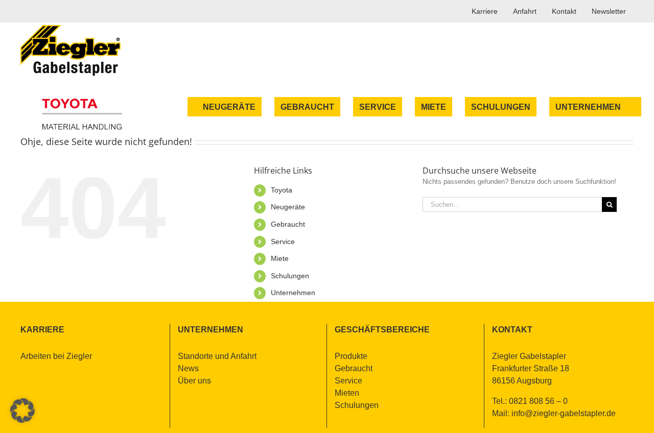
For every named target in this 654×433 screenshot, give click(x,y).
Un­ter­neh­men (293, 292)
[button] (22, 410)
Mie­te (280, 258)
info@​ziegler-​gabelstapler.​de (563, 413)
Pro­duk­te (351, 356)
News (188, 368)
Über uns (194, 380)
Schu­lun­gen (290, 276)
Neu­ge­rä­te (288, 207)
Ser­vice (283, 241)
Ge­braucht (288, 224)
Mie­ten (347, 393)
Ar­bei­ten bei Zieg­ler (56, 356)
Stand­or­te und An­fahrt (217, 356)
